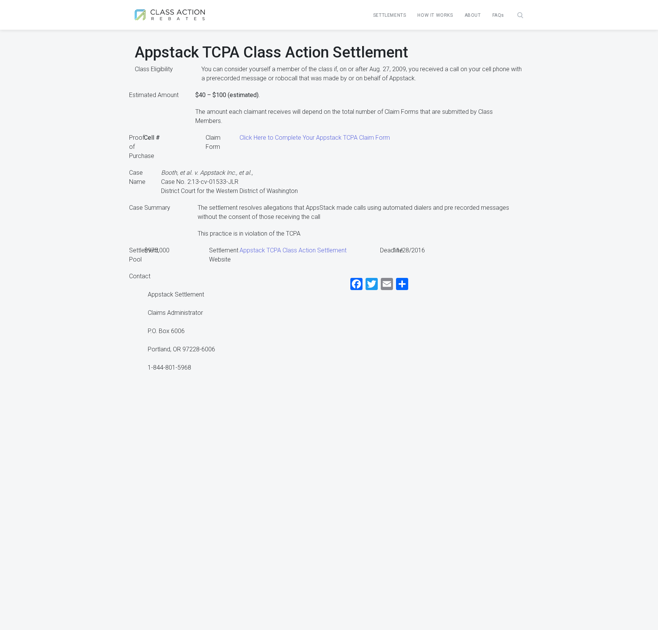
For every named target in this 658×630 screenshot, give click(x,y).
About (473, 15)
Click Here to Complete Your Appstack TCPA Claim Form (315, 137)
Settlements (389, 15)
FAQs (498, 15)
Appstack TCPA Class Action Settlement (293, 250)
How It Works (435, 15)
